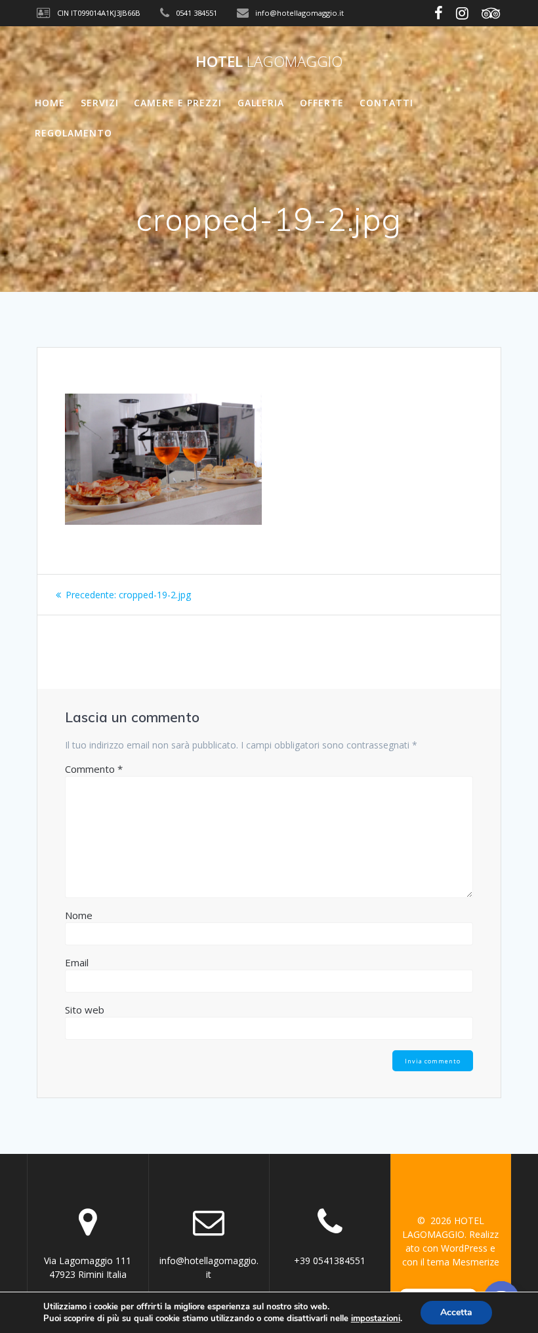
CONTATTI (386, 102)
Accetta (456, 1312)
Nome (79, 915)
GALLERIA (261, 102)
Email (77, 962)
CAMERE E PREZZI (178, 102)
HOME (50, 102)
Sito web (84, 1009)
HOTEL (269, 61)
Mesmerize (475, 1262)
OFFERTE (322, 102)
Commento (94, 768)
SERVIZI (100, 102)
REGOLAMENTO (73, 133)
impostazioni (375, 1318)
